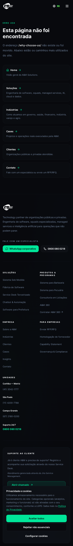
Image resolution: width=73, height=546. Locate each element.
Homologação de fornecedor (55, 336)
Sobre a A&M (9, 329)
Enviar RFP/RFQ (48, 329)
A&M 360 (45, 305)
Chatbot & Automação (14, 302)
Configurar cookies (36, 536)
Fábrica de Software (13, 287)
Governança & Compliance (54, 351)
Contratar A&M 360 (50, 312)
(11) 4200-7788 (11, 402)
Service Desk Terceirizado (16, 294)
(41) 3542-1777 (11, 389)
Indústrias (8, 336)
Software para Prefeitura (16, 309)
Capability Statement (51, 344)
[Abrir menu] (67, 6)
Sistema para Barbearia (52, 282)
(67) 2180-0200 (11, 416)
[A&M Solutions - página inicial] (8, 6)
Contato (7, 366)
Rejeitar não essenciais (36, 527)
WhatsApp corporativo (23, 248)
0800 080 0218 (56, 248)
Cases (6, 351)
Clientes (7, 344)
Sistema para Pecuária (51, 290)
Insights (7, 359)
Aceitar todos (36, 518)
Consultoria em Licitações (53, 297)
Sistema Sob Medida (13, 279)
